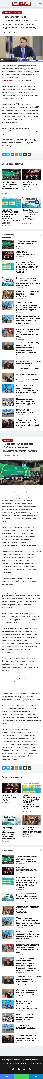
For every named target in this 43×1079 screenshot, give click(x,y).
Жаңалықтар (16, 12)
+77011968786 (14, 1063)
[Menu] (3, 4)
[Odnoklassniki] (16, 154)
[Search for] (40, 4)
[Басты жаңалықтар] (21, 4)
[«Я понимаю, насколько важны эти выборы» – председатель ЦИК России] (8, 377)
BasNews (7, 12)
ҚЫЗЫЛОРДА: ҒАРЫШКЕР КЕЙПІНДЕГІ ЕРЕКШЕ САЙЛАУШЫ (27, 293)
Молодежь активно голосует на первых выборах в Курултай (25, 401)
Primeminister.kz (8, 81)
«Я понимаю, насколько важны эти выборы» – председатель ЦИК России (28, 376)
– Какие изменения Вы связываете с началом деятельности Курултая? (27, 422)
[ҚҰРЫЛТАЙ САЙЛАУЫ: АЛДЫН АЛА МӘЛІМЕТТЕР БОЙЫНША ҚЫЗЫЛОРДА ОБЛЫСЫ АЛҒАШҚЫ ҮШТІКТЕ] (11, 202)
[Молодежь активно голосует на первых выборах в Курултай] (8, 402)
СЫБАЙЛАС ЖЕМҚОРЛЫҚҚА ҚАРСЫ (29, 184)
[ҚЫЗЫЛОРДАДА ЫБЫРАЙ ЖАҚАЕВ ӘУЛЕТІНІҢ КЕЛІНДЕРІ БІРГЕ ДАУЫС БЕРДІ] (8, 332)
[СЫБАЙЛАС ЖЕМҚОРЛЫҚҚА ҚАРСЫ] (31, 174)
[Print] (29, 154)
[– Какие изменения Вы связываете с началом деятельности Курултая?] (8, 423)
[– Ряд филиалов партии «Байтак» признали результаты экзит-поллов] (11, 174)
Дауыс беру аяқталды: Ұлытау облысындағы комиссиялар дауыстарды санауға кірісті (30, 215)
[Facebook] (4, 154)
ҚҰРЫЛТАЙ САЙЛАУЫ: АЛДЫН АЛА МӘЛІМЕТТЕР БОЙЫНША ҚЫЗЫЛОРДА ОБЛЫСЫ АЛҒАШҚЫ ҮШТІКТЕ (11, 216)
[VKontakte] (12, 154)
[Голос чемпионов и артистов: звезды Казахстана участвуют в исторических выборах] (8, 388)
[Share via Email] (25, 154)
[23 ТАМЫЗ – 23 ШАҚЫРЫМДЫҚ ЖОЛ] (8, 413)
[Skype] (20, 154)
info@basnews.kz (34, 1060)
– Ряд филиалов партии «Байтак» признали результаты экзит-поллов (10, 186)
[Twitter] (8, 154)
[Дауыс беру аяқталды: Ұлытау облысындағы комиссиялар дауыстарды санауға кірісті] (31, 202)
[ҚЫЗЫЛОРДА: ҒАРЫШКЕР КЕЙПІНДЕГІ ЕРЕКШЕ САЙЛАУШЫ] (8, 294)
